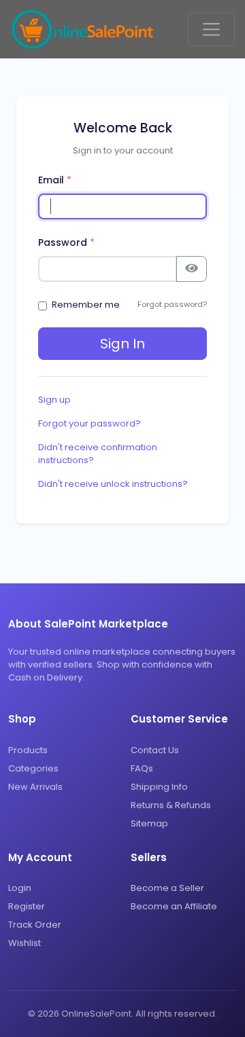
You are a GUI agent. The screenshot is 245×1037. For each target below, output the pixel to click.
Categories (33, 768)
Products (28, 750)
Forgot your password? (89, 423)
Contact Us (155, 750)
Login (19, 887)
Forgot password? (172, 304)
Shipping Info (159, 786)
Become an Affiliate (174, 906)
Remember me (86, 304)
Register (26, 906)
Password (66, 242)
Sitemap (149, 823)
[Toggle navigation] (211, 29)
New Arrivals (35, 786)
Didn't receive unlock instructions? (113, 483)
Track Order (34, 924)
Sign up (54, 399)
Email (54, 180)
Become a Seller (167, 887)
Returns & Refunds (171, 805)
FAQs (142, 768)
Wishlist (24, 942)
